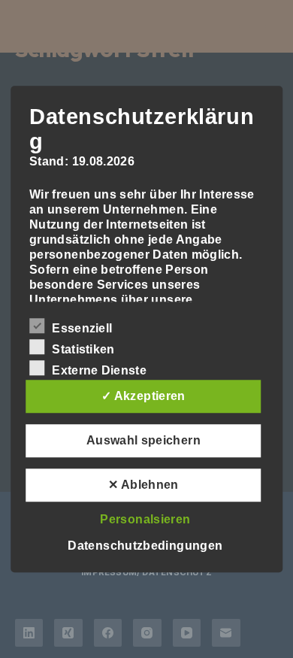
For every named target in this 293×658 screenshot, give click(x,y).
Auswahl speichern (143, 440)
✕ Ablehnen (143, 484)
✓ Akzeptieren (143, 396)
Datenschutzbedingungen (145, 545)
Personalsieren (145, 519)
